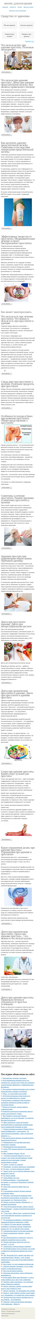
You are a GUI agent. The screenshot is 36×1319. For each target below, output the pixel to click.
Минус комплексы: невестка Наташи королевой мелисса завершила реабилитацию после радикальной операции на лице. (17, 1124)
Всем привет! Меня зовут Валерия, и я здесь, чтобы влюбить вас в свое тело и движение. (17, 1278)
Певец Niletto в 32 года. (11, 1178)
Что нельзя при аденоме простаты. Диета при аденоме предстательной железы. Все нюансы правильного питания (18, 83)
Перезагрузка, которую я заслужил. (14, 1078)
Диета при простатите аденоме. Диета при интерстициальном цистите (16, 624)
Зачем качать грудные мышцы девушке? (17, 1246)
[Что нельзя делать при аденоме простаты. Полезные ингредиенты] (18, 60)
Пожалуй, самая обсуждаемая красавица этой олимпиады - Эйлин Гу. (16, 1303)
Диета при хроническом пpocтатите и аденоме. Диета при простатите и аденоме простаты (17, 694)
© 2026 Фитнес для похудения (8, 1309)
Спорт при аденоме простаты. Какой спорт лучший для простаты (17, 773)
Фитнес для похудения (18, 3)
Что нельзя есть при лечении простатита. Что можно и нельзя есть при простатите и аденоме (17, 319)
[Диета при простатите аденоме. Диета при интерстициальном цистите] (18, 651)
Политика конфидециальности (8, 1313)
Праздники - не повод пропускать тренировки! (19, 1167)
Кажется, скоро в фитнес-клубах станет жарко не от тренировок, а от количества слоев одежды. (18, 1294)
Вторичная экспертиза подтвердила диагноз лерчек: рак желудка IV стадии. (17, 1112)
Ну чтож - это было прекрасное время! (16, 1169)
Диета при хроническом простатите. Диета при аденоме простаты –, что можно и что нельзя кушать (16, 935)
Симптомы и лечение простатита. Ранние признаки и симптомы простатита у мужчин (17, 499)
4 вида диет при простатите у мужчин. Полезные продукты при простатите (17, 384)
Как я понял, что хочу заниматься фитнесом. (18, 1264)
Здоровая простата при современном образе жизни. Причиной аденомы (16, 558)
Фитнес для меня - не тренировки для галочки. (19, 1291)
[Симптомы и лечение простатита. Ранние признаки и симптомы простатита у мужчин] (18, 536)
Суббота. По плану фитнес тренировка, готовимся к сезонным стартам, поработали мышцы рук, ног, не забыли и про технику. (16, 1226)
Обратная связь (4, 1315)
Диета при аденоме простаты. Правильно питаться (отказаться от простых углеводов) (17, 1000)
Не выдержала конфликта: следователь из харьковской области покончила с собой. (16, 1221)
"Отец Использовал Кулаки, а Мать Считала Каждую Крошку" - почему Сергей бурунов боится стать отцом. (18, 1209)
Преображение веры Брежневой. (14, 1147)
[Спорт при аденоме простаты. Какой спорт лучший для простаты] (18, 830)
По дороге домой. (9, 1176)
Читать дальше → (6, 72)
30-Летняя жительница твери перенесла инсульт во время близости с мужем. (15, 1097)
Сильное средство (26, 25)
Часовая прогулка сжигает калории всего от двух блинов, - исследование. (17, 1298)
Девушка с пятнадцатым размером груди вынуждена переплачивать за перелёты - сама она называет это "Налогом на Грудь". (17, 1197)
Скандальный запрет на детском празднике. (18, 1231)
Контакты (3, 1311)
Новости (13, 7)
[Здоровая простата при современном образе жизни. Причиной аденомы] (18, 602)
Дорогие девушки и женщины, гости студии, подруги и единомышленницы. (17, 1267)
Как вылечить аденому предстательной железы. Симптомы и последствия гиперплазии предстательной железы (17, 147)
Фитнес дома (28, 7)
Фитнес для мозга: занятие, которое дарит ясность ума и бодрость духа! (16, 1287)
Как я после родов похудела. (13, 1271)
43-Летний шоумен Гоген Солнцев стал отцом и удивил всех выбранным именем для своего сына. (18, 1251)
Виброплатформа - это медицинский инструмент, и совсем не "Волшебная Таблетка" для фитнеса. (17, 1182)
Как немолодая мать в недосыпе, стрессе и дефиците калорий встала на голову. (17, 1239)
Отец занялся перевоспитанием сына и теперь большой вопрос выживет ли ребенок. (18, 1090)
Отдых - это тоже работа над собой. (14, 1094)
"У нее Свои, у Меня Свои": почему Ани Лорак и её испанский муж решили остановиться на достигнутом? (18, 1215)
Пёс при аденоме (9, 25)
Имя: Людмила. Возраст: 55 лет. (14, 1153)
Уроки (20, 7)
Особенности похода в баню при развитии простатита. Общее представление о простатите (16, 419)
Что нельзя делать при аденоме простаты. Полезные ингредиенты (17, 47)
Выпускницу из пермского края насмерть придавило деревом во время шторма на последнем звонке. (15, 1102)
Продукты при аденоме (26, 35)
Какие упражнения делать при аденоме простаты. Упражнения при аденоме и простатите (18, 850)
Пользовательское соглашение (13, 1311)
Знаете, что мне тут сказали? (13, 1164)
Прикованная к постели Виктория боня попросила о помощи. (15, 1143)
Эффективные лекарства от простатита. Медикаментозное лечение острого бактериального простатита (18, 239)
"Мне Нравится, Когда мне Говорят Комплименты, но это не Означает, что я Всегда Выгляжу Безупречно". (17, 1118)
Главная (5, 7)
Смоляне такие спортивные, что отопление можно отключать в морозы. (17, 1283)
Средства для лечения (9, 35)
